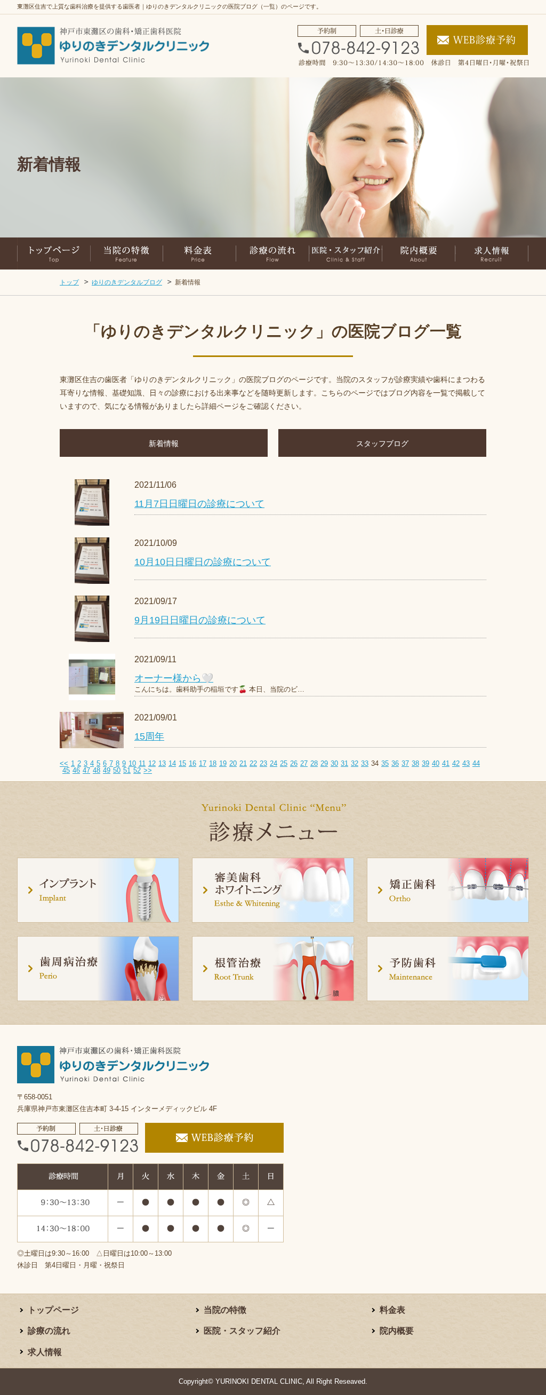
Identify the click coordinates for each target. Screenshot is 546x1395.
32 (354, 763)
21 (243, 763)
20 (233, 763)
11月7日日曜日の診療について (199, 503)
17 (202, 763)
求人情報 (45, 1352)
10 (132, 763)
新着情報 (164, 443)
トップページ (53, 1309)
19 (223, 763)
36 (395, 763)
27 (304, 763)
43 (466, 763)
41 (445, 763)
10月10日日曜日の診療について (202, 562)
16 (192, 763)
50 (117, 770)
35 (385, 763)
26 (294, 763)
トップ (69, 282)
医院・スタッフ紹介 (242, 1330)
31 (344, 763)
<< (64, 763)
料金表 (392, 1309)
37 (405, 763)
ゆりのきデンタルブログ (127, 282)
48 (96, 770)
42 (456, 763)
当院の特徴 (225, 1309)
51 (127, 770)
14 (172, 763)
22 (253, 763)
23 (263, 763)
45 (66, 770)
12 (152, 763)
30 (334, 763)
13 (162, 763)
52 (137, 770)
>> (147, 770)
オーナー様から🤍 (173, 678)
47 (86, 770)
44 (476, 763)
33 (364, 763)
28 (314, 763)
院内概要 (397, 1330)
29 (324, 763)
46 (76, 770)
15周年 (149, 736)
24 (273, 763)
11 (142, 763)
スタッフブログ (382, 443)
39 (425, 763)
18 (212, 763)
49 (106, 770)
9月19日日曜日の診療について (200, 620)
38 (415, 763)
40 (435, 763)
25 (283, 763)
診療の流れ (49, 1330)
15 (182, 763)
